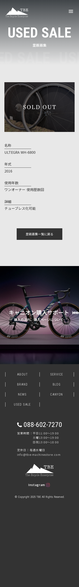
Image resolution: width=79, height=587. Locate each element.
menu (71, 11)
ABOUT (22, 374)
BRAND (22, 384)
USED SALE (22, 404)
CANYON (56, 394)
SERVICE (56, 374)
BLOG (57, 384)
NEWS (22, 394)
